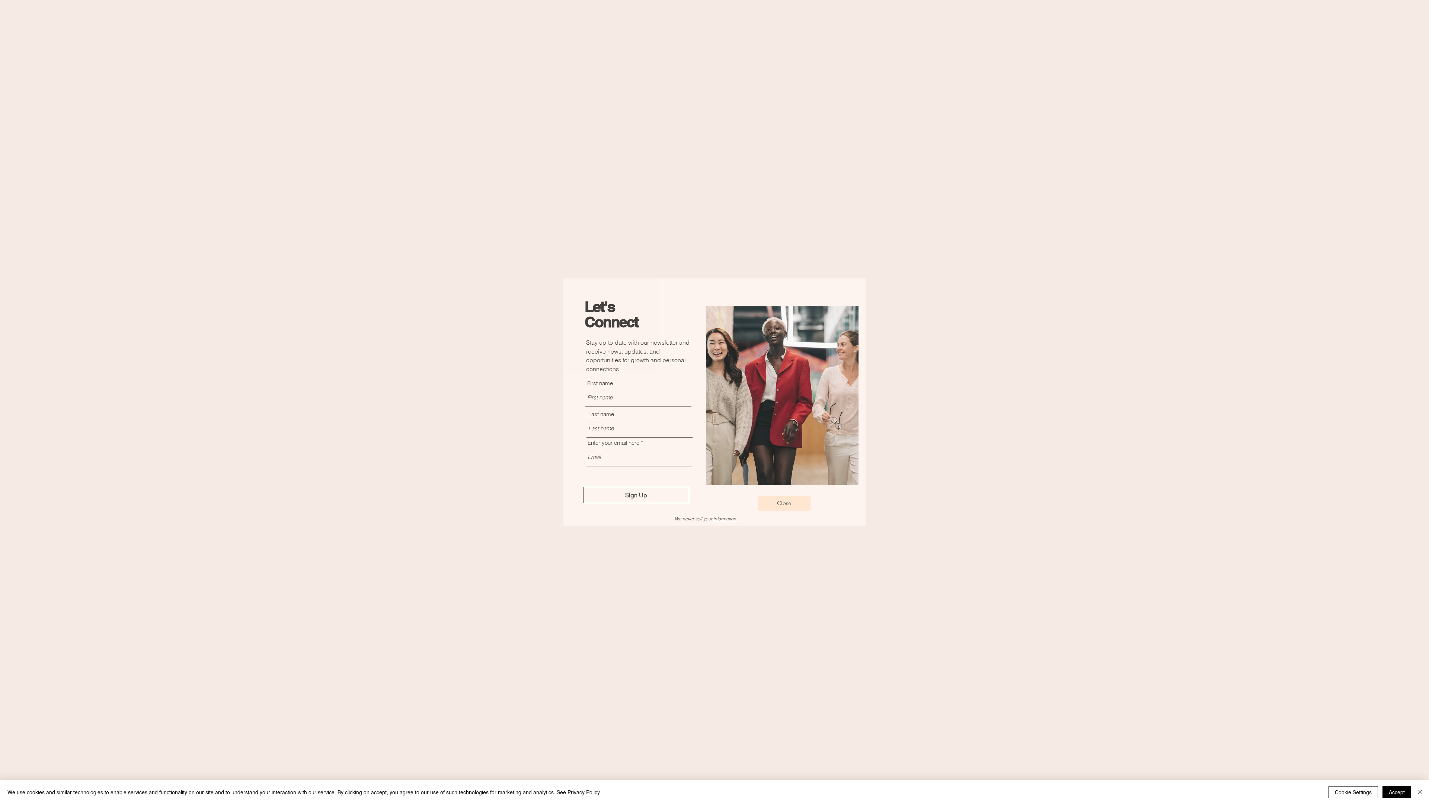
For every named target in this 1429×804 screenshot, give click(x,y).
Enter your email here (613, 443)
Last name (601, 414)
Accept (1397, 792)
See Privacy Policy (578, 792)
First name (600, 383)
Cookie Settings (1353, 792)
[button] (784, 503)
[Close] (1420, 792)
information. (725, 518)
